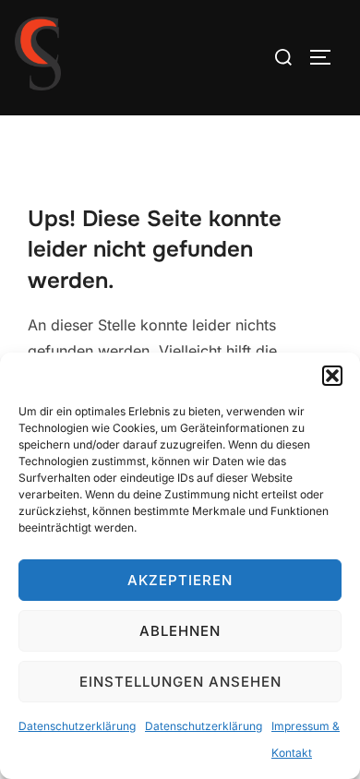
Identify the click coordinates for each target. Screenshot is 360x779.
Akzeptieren (180, 580)
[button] (332, 375)
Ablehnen (180, 631)
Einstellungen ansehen (180, 681)
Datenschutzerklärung (77, 726)
